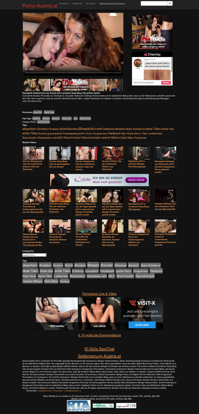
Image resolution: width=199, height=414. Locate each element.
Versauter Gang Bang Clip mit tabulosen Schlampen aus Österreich (59, 207)
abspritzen (29, 128)
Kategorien (64, 3)
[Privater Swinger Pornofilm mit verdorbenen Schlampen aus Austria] (86, 225)
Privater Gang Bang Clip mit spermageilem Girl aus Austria (59, 164)
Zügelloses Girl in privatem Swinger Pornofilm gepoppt (137, 164)
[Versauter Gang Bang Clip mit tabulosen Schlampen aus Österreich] (60, 194)
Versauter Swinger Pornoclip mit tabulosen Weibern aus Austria (58, 238)
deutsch (120, 129)
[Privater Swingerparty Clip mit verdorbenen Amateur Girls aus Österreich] (33, 152)
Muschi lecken (72, 137)
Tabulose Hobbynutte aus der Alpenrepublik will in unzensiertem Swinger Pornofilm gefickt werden (86, 209)
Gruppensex (100, 133)
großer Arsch (84, 133)
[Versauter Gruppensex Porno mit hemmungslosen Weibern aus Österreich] (139, 225)
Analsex (54, 129)
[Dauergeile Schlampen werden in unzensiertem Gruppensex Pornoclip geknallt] (165, 225)
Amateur (36, 118)
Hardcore (114, 133)
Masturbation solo (47, 137)
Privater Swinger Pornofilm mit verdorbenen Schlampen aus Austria (83, 239)
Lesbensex (155, 133)
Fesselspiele (70, 133)
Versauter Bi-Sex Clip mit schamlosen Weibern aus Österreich (111, 165)
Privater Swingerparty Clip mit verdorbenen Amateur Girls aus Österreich (33, 165)
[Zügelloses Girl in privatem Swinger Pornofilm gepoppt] (139, 152)
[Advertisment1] (152, 32)
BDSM (63, 129)
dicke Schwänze (135, 129)
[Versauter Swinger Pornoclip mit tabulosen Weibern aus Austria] (60, 225)
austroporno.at (44, 390)
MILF (61, 137)
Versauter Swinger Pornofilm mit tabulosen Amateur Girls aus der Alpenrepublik (111, 239)
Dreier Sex (66, 118)
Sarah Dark (49, 112)
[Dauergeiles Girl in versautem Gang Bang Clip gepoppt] (139, 194)
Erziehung (43, 133)
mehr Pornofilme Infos (31, 101)
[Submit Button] (170, 3)
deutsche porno (72, 390)
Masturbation (29, 137)
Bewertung (77, 3)
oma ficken (58, 390)
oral (75, 118)
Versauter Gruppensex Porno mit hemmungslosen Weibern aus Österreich (138, 239)
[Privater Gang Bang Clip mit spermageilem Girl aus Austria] (60, 152)
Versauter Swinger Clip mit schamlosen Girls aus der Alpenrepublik (165, 206)
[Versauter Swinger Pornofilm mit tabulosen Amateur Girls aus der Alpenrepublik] (112, 225)
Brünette (55, 118)
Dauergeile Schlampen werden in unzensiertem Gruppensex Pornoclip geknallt (165, 239)
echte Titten (30, 133)
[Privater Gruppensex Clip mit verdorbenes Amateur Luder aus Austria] (86, 152)
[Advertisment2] (152, 68)
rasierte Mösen (110, 137)
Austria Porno (43, 121)
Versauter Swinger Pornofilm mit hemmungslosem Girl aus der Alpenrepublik (33, 207)
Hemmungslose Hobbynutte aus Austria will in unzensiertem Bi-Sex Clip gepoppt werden (32, 239)
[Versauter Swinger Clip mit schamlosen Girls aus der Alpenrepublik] (165, 194)
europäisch (56, 133)
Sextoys (139, 137)
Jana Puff (38, 112)
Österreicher (85, 118)
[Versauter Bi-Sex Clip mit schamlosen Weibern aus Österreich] (112, 152)
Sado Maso (127, 137)
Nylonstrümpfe (91, 137)
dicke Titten (153, 129)
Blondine (73, 129)
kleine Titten (141, 133)
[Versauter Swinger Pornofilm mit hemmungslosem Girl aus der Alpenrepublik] (33, 194)
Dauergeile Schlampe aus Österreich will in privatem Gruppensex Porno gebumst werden (165, 166)
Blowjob (46, 118)
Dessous (108, 129)
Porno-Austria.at (39, 5)
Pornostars (90, 3)
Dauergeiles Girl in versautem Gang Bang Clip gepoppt (138, 206)
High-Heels (126, 133)
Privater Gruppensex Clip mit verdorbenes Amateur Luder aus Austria (85, 165)
